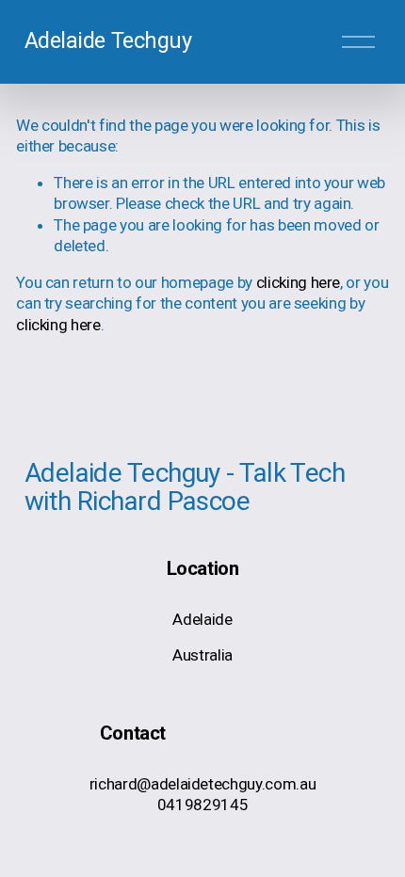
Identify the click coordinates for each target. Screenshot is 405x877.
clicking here (298, 282)
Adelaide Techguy (107, 40)
